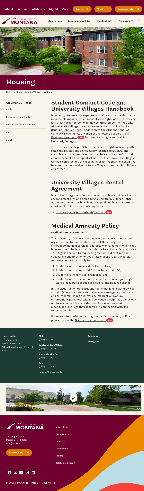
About (9, 9)
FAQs (9, 132)
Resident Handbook (67, 137)
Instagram (93, 341)
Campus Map (62, 434)
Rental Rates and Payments (20, 124)
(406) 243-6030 (47, 357)
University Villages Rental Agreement (84, 212)
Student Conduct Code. (94, 320)
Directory (60, 441)
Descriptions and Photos (19, 117)
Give (65, 9)
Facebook (93, 336)
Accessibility (62, 427)
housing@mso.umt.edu (50, 372)
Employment (62, 448)
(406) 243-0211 (14, 443)
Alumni (23, 9)
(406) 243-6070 (47, 348)
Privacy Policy (49, 482)
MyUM (53, 9)
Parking (59, 455)
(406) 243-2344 (47, 366)
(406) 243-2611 (47, 339)
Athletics (38, 9)
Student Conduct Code (66, 130)
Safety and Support (65, 463)
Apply (9, 109)
